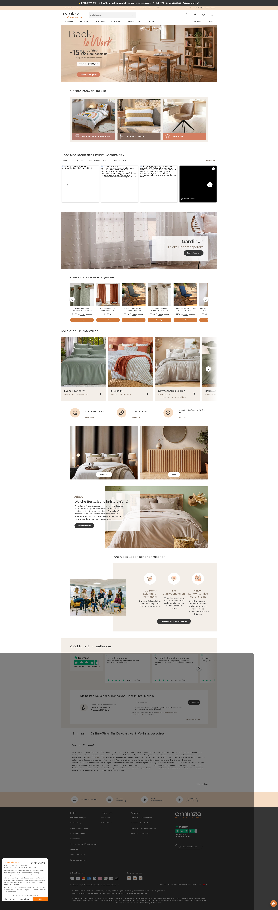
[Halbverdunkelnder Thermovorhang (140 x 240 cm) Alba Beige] (159, 295)
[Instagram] (140, 878)
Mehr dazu (89, 417)
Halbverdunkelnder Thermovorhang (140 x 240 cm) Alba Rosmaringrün (82, 310)
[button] (80, 184)
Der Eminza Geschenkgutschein (143, 828)
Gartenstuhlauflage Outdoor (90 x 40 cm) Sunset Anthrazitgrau (133, 310)
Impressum (74, 849)
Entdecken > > (211, 161)
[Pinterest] (129, 878)
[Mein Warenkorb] (211, 15)
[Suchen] (133, 15)
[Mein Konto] (195, 15)
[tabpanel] (120, 21)
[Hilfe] (186, 15)
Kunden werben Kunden (140, 823)
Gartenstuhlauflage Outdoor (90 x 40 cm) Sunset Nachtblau (185, 310)
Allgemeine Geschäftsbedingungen (83, 844)
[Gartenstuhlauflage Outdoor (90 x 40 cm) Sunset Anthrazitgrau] (134, 295)
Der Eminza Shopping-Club (141, 818)
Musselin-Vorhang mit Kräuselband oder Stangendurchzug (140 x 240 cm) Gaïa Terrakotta (108, 311)
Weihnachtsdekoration (96, 757)
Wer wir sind (105, 818)
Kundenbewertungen (78, 860)
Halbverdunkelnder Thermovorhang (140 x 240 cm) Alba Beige (159, 310)
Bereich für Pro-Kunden (140, 833)
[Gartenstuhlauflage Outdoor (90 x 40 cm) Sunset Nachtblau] (185, 295)
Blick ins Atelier (106, 823)
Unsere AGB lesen (193, 719)
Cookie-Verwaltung (77, 855)
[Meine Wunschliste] (203, 15)
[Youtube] (135, 878)
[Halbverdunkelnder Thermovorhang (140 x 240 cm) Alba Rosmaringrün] (82, 295)
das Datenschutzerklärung (164, 712)
